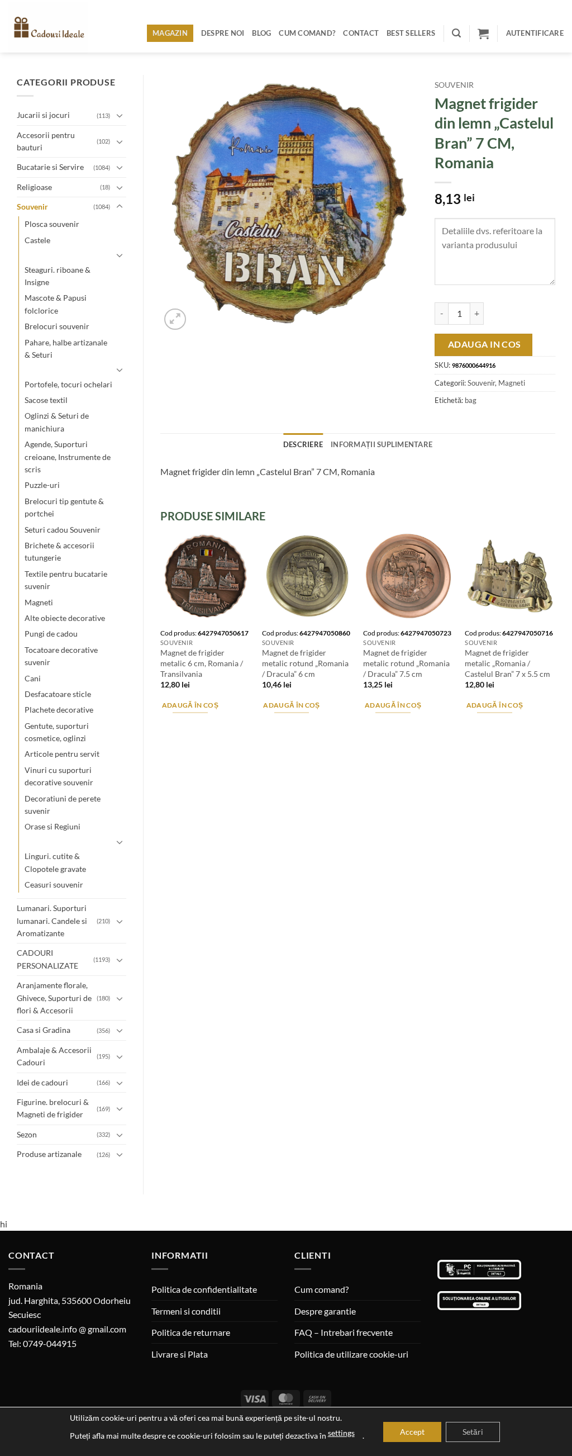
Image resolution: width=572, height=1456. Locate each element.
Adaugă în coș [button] (190, 705)
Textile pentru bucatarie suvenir (66, 580)
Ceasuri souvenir (54, 884)
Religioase (34, 187)
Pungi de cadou (51, 633)
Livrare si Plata (179, 1354)
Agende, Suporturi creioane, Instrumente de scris (68, 456)
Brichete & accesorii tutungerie (59, 551)
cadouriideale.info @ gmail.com (67, 1329)
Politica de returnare (190, 1332)
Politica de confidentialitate (204, 1289)
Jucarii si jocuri (43, 115)
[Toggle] (119, 115)
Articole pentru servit (62, 753)
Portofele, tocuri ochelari (68, 384)
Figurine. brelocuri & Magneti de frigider (53, 1108)
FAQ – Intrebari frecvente (343, 1332)
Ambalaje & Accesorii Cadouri (54, 1056)
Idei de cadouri (42, 1082)
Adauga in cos (484, 344)
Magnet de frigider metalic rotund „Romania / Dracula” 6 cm (305, 663)
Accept (412, 1431)
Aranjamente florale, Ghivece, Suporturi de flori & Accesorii (54, 997)
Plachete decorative (59, 709)
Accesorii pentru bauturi (46, 141)
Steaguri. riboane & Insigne (57, 276)
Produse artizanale (49, 1154)
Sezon (27, 1134)
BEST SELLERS (411, 33)
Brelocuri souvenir (57, 326)
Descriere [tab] (303, 444)
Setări (473, 1431)
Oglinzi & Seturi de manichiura (57, 422)
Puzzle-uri (42, 485)
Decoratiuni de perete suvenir (63, 804)
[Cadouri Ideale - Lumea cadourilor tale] (54, 28)
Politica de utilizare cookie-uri (351, 1354)
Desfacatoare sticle (58, 694)
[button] (456, 33)
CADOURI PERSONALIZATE (47, 959)
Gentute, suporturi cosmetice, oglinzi (57, 732)
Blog (261, 33)
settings (341, 1433)
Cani (33, 678)
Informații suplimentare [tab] (381, 444)
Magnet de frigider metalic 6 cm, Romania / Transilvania (201, 663)
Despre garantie (325, 1311)
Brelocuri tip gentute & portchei (64, 507)
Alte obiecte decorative (65, 618)
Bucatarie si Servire (50, 167)
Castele (37, 240)
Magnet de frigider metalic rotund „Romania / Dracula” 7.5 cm (406, 663)
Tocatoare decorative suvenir (61, 656)
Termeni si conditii (186, 1311)
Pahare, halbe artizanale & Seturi (66, 348)
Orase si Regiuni (52, 826)
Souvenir (32, 206)
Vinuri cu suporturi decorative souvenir (59, 776)
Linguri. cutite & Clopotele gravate (55, 862)
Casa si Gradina (43, 1030)
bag (470, 400)
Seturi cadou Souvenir (63, 529)
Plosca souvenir (52, 224)
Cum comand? (307, 33)
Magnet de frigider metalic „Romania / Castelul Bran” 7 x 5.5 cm (507, 663)
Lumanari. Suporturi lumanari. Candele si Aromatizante (52, 920)
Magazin (170, 33)
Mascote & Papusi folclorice (56, 304)
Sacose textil (46, 400)
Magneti (39, 602)
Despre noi (223, 33)
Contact (361, 33)
